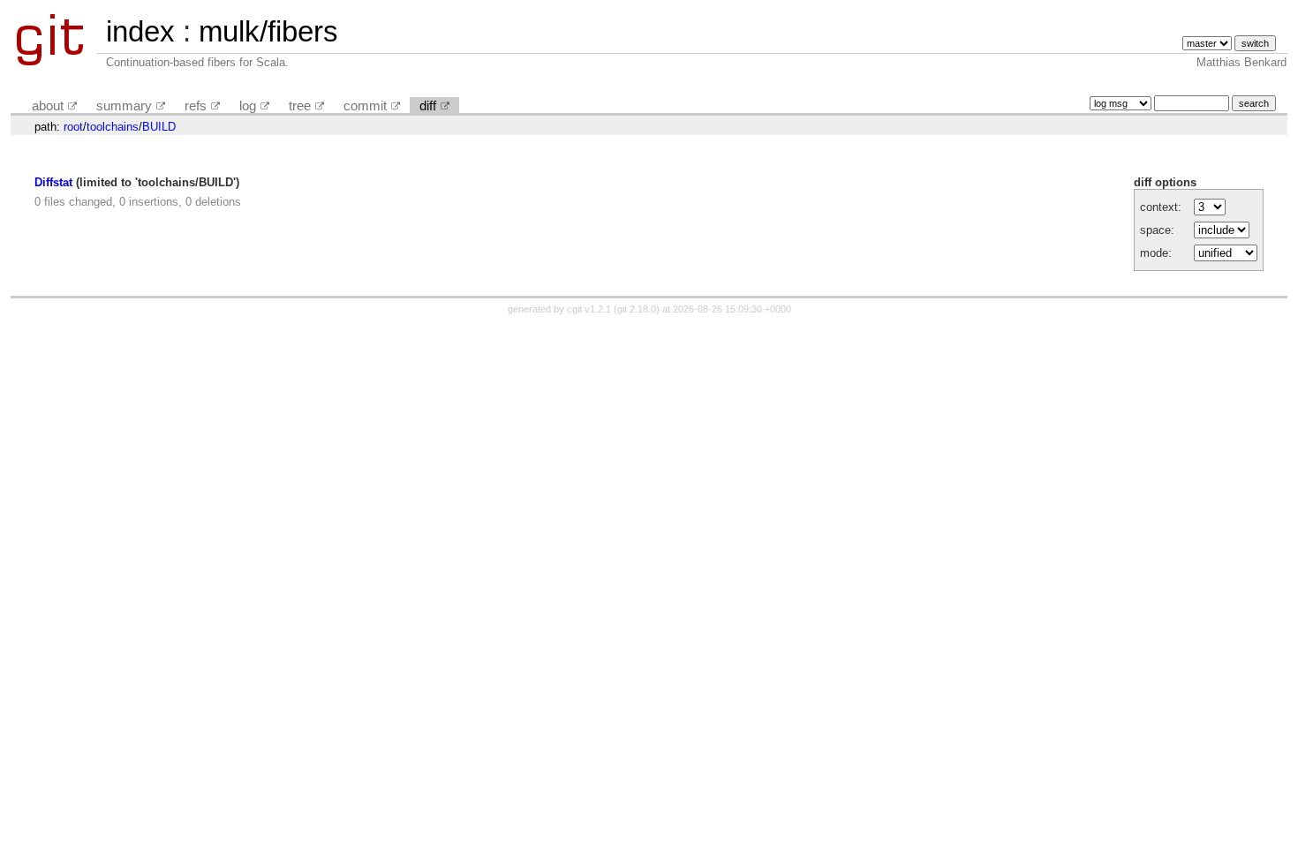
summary (124, 106)
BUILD (159, 126)
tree (300, 106)
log (247, 106)
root (73, 126)
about (48, 106)
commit (365, 106)
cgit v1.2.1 (589, 309)
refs (196, 106)
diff (427, 106)
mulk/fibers (268, 31)
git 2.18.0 (636, 309)
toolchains (113, 126)
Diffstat (53, 182)
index (140, 31)
